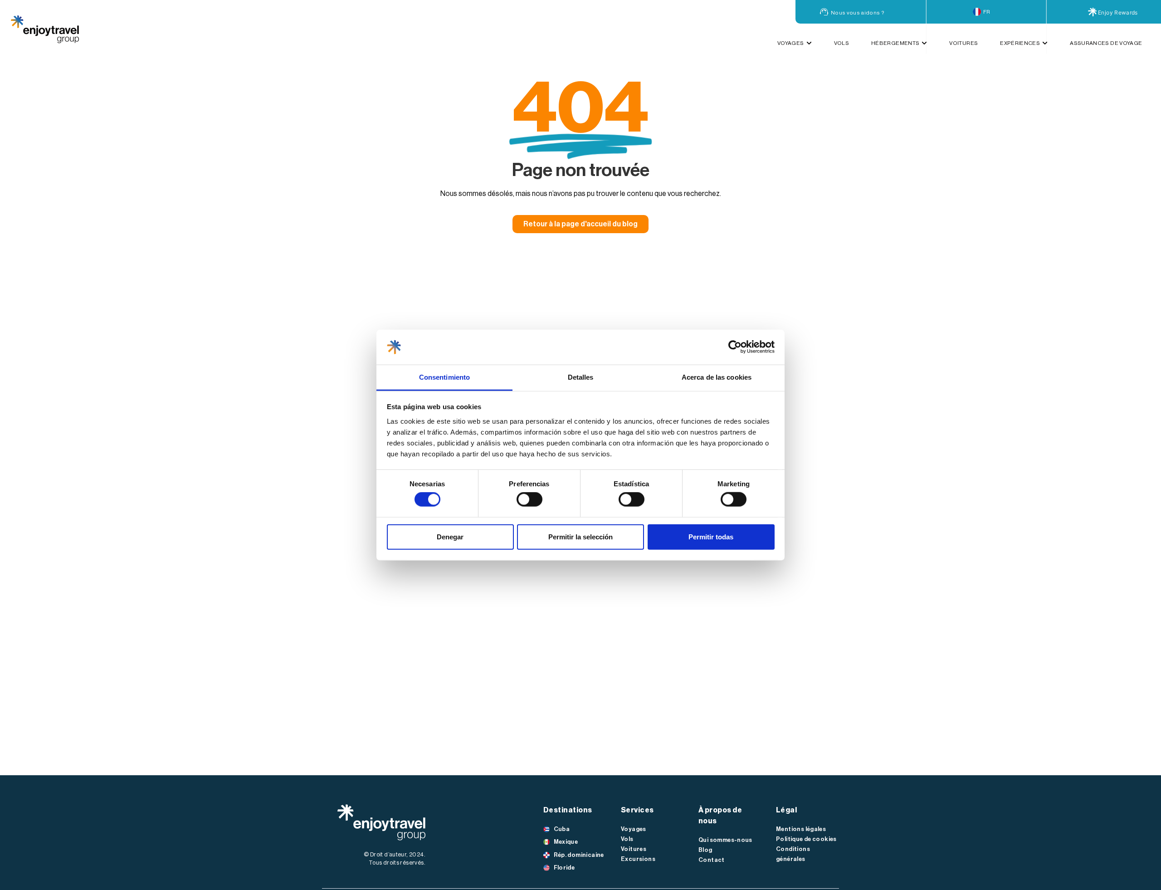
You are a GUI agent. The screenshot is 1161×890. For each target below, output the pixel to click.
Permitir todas (710, 536)
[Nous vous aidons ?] (824, 11)
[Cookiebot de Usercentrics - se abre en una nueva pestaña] (735, 347)
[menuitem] (986, 12)
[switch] (529, 499)
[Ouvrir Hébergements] (924, 43)
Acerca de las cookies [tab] (716, 377)
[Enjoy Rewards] (1092, 12)
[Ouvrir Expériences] (1045, 43)
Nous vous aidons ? (857, 12)
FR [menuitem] (986, 12)
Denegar (450, 536)
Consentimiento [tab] (444, 377)
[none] (986, 12)
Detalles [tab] (581, 377)
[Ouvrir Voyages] (809, 43)
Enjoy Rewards (1118, 12)
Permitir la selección (580, 536)
